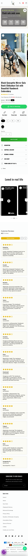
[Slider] (14, 200)
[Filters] (21, 238)
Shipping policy (14, 551)
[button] (1, 3)
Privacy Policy (6, 513)
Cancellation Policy (7, 520)
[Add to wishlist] (25, 10)
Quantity (3, 131)
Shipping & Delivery (7, 507)
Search (4, 497)
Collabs (4, 526)
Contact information (23, 551)
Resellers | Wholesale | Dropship (11, 517)
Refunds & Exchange (8, 510)
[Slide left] (10, 79)
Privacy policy (20, 549)
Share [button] (4, 168)
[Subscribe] (23, 485)
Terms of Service (7, 523)
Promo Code (14, 115)
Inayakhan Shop (13, 547)
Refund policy (13, 549)
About (4, 500)
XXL (18, 120)
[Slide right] (17, 79)
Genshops (7, 549)
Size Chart (4, 115)
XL (12, 120)
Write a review (10, 238)
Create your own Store (8, 530)
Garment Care (23, 115)
